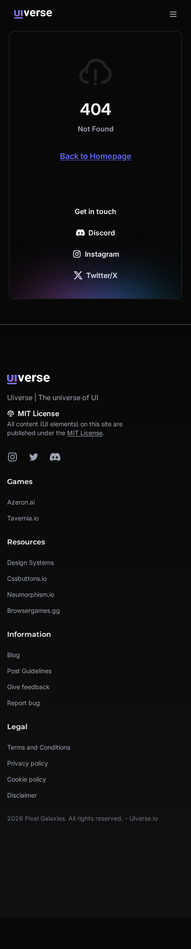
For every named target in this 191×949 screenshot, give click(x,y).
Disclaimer (22, 795)
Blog (13, 655)
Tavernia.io (23, 518)
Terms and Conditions (38, 747)
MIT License (85, 433)
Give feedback (28, 687)
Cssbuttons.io (27, 578)
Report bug (23, 703)
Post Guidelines (29, 671)
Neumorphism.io (30, 594)
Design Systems (30, 562)
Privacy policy (27, 763)
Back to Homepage (95, 156)
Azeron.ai (21, 502)
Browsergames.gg (33, 610)
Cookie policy (26, 779)
